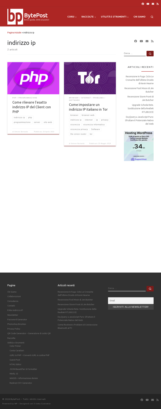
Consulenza (12, 301)
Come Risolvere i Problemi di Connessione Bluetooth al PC (77, 326)
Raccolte (11, 338)
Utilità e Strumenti (15, 342)
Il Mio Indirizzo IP (15, 310)
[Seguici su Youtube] (148, 4)
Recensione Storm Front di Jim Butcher (141, 98)
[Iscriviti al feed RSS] (158, 4)
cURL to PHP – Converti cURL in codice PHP (30, 355)
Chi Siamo (12, 292)
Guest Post (15, 359)
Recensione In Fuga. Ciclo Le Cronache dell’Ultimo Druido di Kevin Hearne (140, 80)
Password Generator (17, 319)
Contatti (11, 305)
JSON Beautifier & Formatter (23, 369)
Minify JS (14, 373)
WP (15, 404)
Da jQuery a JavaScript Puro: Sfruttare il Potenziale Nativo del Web (139, 120)
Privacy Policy (13, 328)
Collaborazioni (14, 296)
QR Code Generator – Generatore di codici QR (29, 333)
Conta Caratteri (17, 350)
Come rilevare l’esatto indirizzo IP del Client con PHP (31, 107)
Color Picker (15, 346)
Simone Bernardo (21, 132)
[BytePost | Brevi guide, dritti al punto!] (15, 16)
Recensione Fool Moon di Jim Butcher (139, 90)
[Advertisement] (139, 213)
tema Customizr (43, 404)
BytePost (15, 399)
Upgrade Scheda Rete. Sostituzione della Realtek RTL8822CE (141, 108)
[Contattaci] (153, 4)
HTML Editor (15, 364)
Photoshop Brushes (16, 324)
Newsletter (12, 315)
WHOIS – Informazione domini (24, 378)
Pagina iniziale (14, 32)
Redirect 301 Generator (21, 383)
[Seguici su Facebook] (143, 4)
